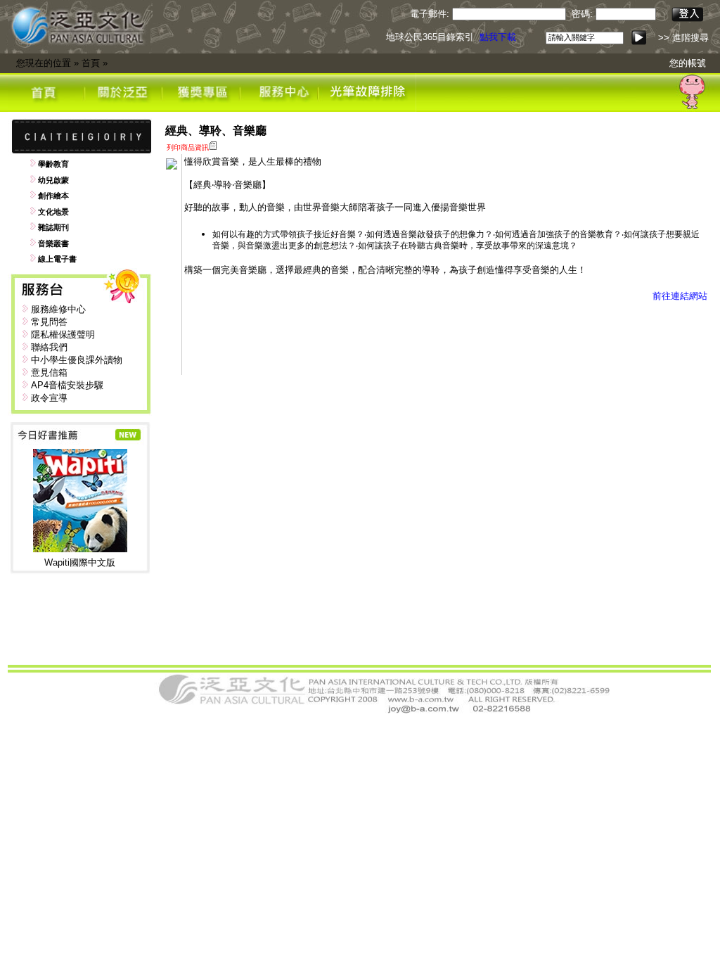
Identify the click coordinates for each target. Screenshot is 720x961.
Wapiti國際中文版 (79, 562)
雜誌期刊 (53, 227)
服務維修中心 (58, 309)
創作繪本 (53, 195)
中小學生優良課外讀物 (76, 360)
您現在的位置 (43, 63)
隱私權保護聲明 (63, 334)
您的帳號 (687, 63)
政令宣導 (49, 398)
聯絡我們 (49, 347)
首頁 (91, 63)
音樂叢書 (53, 243)
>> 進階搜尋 (683, 37)
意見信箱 (49, 372)
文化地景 (53, 212)
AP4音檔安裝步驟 (67, 385)
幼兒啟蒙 (53, 180)
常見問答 (49, 322)
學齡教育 (53, 164)
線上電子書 (57, 259)
